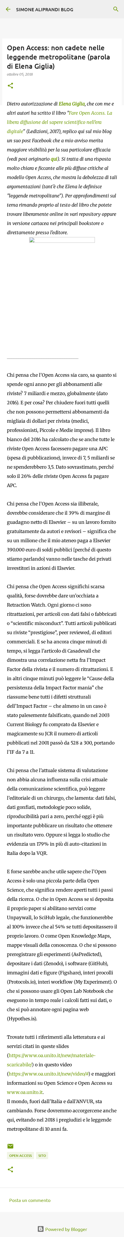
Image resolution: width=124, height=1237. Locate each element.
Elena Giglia (72, 104)
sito (42, 1155)
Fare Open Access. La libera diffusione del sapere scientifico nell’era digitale (59, 122)
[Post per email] (10, 1148)
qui (54, 159)
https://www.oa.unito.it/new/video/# (48, 1074)
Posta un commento (29, 1200)
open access (20, 1155)
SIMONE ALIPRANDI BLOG (44, 9)
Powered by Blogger (65, 1229)
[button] (10, 86)
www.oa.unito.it (25, 1092)
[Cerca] (115, 9)
